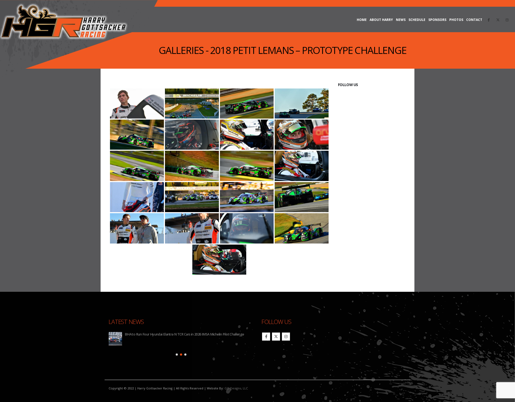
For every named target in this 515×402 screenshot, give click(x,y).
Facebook (266, 337)
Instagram (286, 337)
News (401, 19)
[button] (177, 354)
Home (362, 19)
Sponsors (437, 19)
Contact (474, 19)
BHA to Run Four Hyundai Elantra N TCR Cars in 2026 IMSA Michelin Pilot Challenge (184, 334)
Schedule (417, 19)
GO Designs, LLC (236, 388)
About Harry (381, 19)
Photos (456, 19)
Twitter (276, 337)
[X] (498, 20)
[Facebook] (488, 20)
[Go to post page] (115, 338)
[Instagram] (507, 20)
